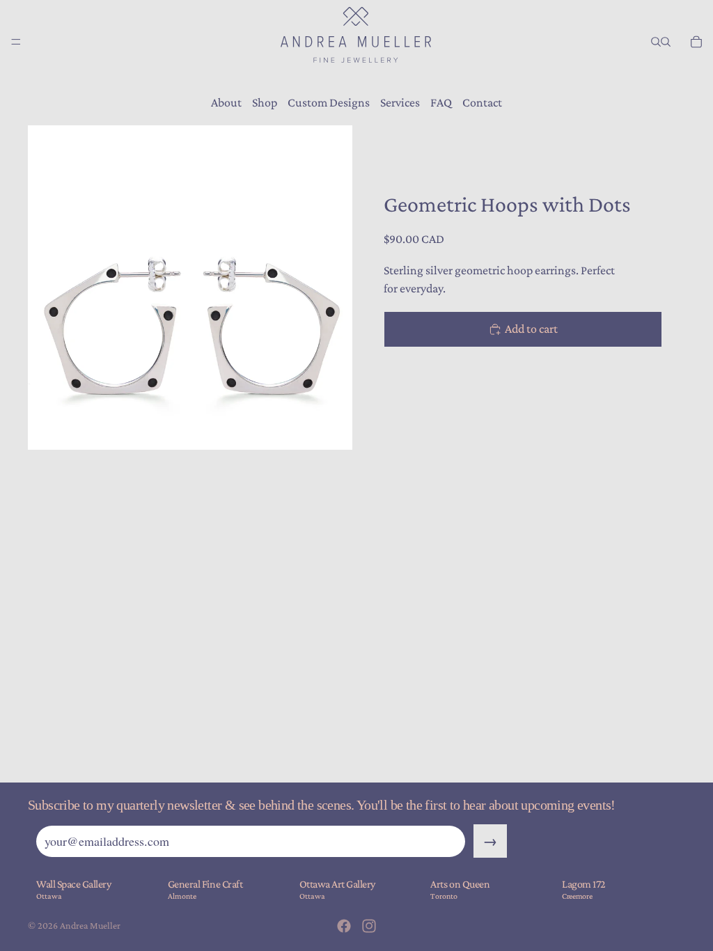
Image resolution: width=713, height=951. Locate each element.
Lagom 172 (584, 884)
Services (400, 102)
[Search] (656, 41)
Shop (264, 102)
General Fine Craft (205, 884)
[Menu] (16, 42)
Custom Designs (329, 102)
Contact (482, 102)
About (226, 102)
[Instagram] (369, 926)
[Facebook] (344, 926)
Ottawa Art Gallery (337, 884)
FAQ (441, 102)
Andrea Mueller (90, 925)
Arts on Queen (459, 884)
